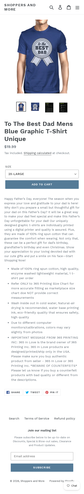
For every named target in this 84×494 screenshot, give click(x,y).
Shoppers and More (20, 7)
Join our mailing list (42, 430)
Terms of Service (36, 418)
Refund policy (64, 418)
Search (14, 418)
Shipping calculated (37, 153)
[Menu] (77, 7)
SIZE (8, 166)
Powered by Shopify (61, 481)
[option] (21, 107)
